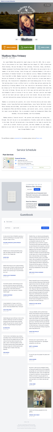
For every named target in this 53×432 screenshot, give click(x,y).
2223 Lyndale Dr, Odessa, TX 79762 (26, 164)
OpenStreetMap (28, 428)
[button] (8, 161)
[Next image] (50, 399)
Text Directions (23, 167)
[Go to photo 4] (37, 406)
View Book (29, 189)
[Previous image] (29, 399)
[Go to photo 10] (42, 406)
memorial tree (18, 138)
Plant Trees (41, 167)
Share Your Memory (44, 204)
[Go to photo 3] (36, 406)
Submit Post (45, 227)
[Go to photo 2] (35, 406)
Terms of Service (30, 425)
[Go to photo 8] (40, 406)
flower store (39, 138)
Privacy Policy (22, 425)
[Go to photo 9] (41, 406)
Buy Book (37, 189)
